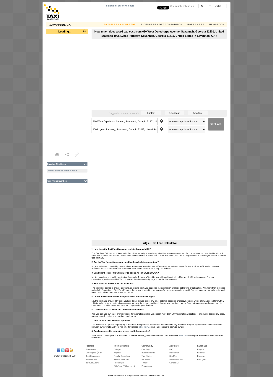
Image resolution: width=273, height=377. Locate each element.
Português (202, 359)
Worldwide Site (176, 359)
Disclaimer (174, 353)
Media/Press (91, 359)
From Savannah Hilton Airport (62, 171)
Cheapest (174, 113)
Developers (91, 353)
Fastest (151, 113)
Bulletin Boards (148, 353)
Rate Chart (195, 24)
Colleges (117, 349)
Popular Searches (122, 356)
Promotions (147, 366)
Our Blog (146, 349)
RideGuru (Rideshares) (124, 366)
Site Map (173, 356)
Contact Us (174, 363)
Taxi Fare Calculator (120, 24)
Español (200, 353)
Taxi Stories (147, 356)
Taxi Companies (93, 356)
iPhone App (119, 363)
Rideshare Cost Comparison (161, 24)
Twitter (144, 363)
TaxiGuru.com (92, 363)
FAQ (171, 349)
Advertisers (91, 349)
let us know (144, 327)
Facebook (146, 359)
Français (201, 356)
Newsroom (217, 24)
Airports (117, 353)
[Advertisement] (67, 92)
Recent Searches (121, 359)
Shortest (197, 113)
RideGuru (183, 335)
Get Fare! (216, 124)
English (200, 349)
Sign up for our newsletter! (120, 5)
